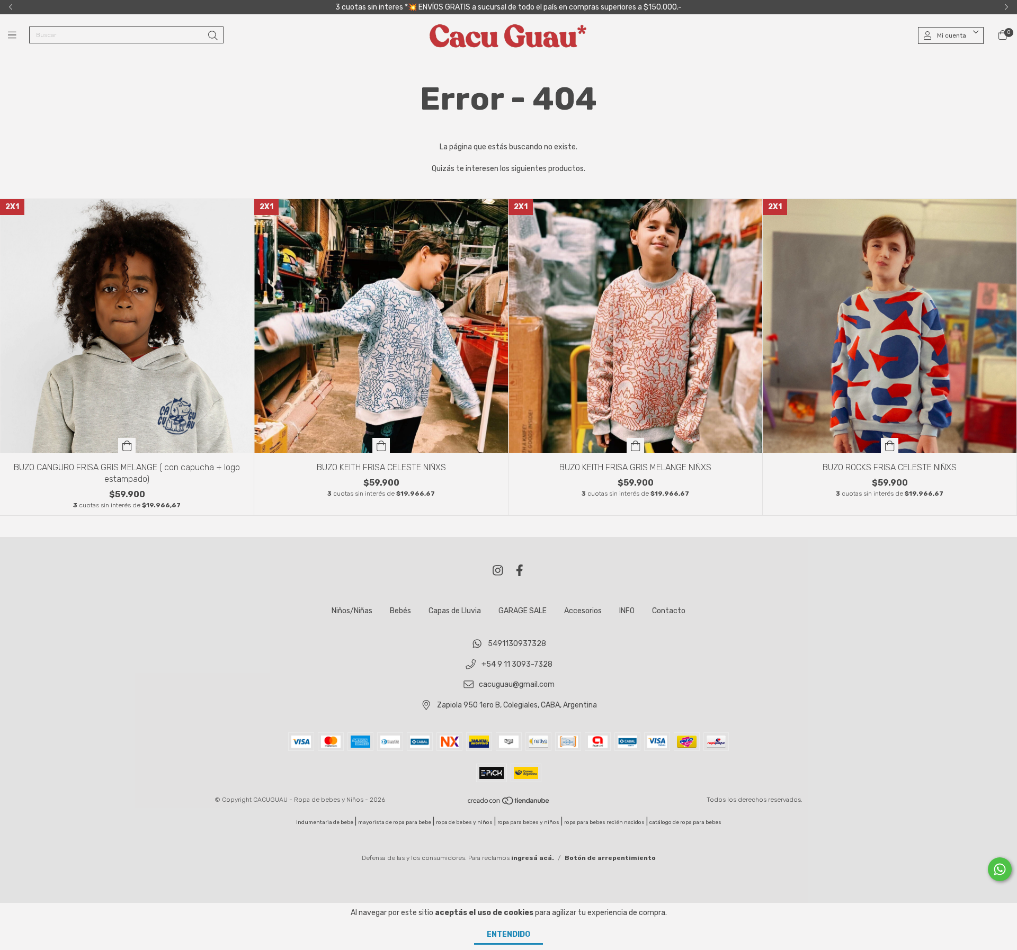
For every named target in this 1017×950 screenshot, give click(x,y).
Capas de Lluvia (455, 610)
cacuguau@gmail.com (517, 684)
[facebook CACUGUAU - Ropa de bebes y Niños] (520, 570)
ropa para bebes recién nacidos (604, 822)
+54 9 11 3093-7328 (516, 664)
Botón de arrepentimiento (610, 858)
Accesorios (583, 610)
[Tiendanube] (509, 802)
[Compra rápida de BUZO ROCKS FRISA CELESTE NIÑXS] (890, 445)
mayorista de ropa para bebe (394, 822)
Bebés (400, 610)
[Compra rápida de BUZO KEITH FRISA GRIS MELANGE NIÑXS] (636, 445)
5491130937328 (517, 643)
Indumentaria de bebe (324, 822)
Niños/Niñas (352, 610)
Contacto (668, 610)
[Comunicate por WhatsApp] (1000, 869)
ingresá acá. (532, 858)
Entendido (508, 934)
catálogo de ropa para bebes (685, 822)
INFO (627, 610)
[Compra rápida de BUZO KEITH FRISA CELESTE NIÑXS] (381, 445)
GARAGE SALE (522, 610)
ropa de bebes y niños (464, 822)
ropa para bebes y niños (528, 822)
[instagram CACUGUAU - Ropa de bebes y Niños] (498, 570)
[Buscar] (213, 36)
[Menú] (18, 35)
